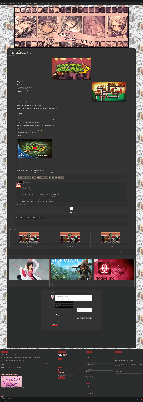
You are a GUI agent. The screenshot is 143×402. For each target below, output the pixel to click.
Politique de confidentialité (91, 378)
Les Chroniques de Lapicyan (127, 252)
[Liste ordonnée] (62, 300)
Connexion (90, 292)
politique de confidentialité (69, 315)
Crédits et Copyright (90, 376)
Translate (65, 376)
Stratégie (40, 177)
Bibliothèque (11, 3)
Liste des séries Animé (91, 355)
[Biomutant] (71, 259)
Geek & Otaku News (85, 314)
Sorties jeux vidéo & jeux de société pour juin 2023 (30, 243)
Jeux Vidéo (12, 50)
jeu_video (21, 177)
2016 (56, 177)
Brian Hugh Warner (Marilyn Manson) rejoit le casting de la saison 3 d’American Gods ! (30, 252)
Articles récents (26, 181)
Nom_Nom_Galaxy (28, 177)
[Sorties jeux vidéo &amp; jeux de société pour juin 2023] (29, 237)
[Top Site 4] (59, 361)
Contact (88, 374)
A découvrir (35, 3)
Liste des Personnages (91, 364)
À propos (21, 181)
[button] (6, 3)
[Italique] (58, 300)
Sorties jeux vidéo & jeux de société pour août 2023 (111, 243)
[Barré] (61, 300)
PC (53, 177)
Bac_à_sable (45, 177)
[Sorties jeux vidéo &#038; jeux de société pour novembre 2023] (69, 237)
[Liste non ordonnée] (64, 300)
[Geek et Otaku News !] (2, 3)
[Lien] (69, 300)
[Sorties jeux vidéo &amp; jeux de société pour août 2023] (110, 237)
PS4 (50, 177)
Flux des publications (89, 388)
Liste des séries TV (90, 357)
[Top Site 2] (58, 361)
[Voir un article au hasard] (141, 3)
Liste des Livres (90, 369)
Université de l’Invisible (45, 3)
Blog (54, 3)
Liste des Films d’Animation (92, 362)
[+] (71, 299)
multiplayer (61, 177)
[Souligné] (59, 300)
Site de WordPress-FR (89, 393)
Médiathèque (27, 3)
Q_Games (34, 177)
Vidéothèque (19, 3)
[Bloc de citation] (65, 300)
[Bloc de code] (67, 300)
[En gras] (56, 300)
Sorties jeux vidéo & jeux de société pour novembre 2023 (70, 243)
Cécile (15, 55)
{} (70, 299)
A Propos (88, 371)
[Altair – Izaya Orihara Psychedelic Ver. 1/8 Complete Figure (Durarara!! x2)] (29, 259)
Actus (4, 3)
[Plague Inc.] (114, 259)
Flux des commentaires (89, 391)
